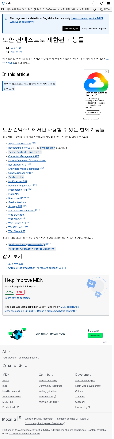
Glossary (80, 401)
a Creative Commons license (24, 433)
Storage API (15, 206)
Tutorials (80, 396)
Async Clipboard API (19, 143)
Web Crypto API (17, 223)
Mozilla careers (10, 391)
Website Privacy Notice (37, 418)
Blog (4, 385)
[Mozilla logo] (11, 418)
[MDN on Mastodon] (20, 366)
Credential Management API (23, 156)
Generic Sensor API (19, 172)
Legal (83, 418)
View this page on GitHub (18, 310)
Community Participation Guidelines (44, 423)
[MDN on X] (15, 366)
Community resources (50, 385)
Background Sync (18, 147)
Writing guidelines (48, 391)
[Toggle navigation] (108, 3)
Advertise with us (11, 396)
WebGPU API (15, 227)
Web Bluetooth (16, 214)
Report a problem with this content (55, 310)
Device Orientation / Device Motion (27, 160)
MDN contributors (70, 306)
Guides (79, 391)
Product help (9, 407)
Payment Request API (20, 185)
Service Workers (17, 202)
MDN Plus (7, 401)
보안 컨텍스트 (15, 263)
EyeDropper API (17, 164)
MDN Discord (46, 396)
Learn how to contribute (18, 297)
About (5, 380)
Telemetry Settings (65, 418)
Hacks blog (81, 407)
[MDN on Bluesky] (9, 366)
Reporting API (16, 198)
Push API (13, 193)
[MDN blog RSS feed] (25, 366)
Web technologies (85, 380)
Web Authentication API (21, 210)
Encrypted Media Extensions (23, 168)
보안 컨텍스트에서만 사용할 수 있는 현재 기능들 (29, 83)
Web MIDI (14, 218)
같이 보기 (9, 88)
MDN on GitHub (47, 401)
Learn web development (88, 385)
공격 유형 (16, 47)
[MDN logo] (8, 351)
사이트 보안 (17, 52)
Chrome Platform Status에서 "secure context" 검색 (36, 267)
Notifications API (17, 181)
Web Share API (16, 231)
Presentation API (17, 189)
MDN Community (48, 380)
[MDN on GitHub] (4, 366)
